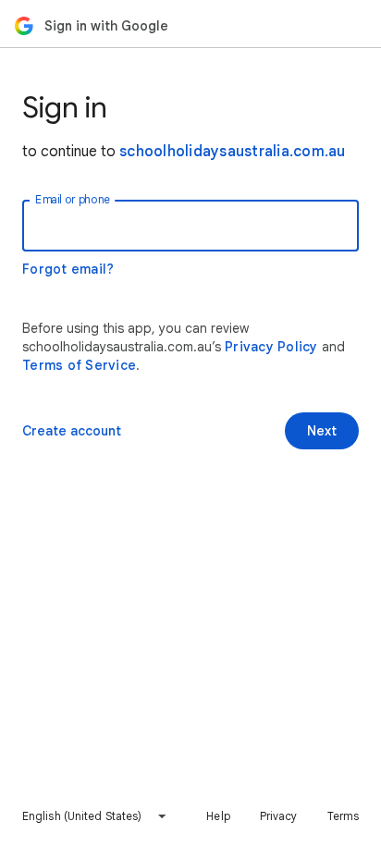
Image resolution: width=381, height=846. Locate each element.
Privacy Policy (271, 346)
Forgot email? (68, 269)
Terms (343, 816)
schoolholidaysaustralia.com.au (232, 151)
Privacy (279, 816)
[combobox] (94, 816)
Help (217, 816)
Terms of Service (79, 365)
